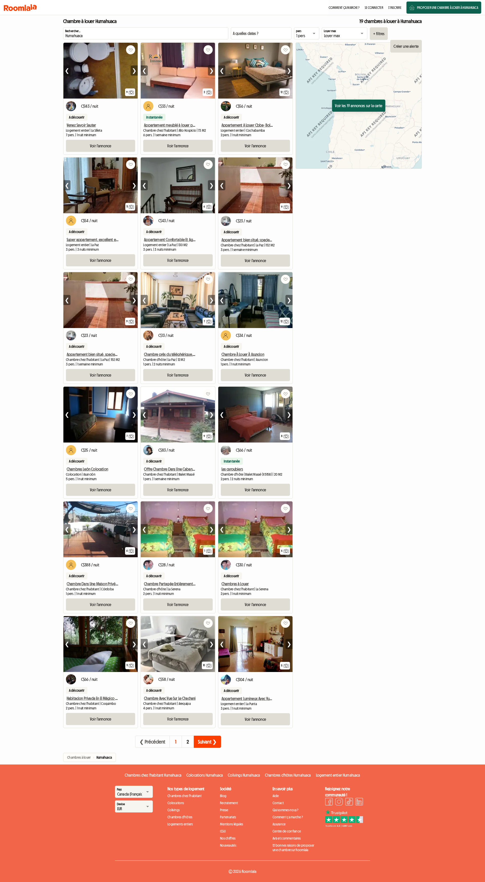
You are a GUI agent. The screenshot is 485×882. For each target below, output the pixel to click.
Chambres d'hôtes (179, 817)
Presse (224, 810)
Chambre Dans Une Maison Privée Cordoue (99, 584)
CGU (223, 831)
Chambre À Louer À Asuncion (243, 354)
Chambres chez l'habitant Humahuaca (153, 775)
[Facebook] (329, 802)
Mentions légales (231, 824)
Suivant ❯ (207, 741)
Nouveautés (228, 845)
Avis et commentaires (287, 838)
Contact (278, 803)
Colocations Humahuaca (204, 775)
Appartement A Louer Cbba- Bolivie (249, 125)
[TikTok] (349, 802)
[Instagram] (339, 802)
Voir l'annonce (100, 146)
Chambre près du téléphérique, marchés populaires (184, 354)
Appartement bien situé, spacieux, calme (253, 240)
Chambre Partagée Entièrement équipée (175, 584)
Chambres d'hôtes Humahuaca (288, 775)
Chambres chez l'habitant (184, 796)
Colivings (173, 810)
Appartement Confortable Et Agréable (173, 240)
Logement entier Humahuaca (338, 775)
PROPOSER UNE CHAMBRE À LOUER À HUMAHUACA (447, 7)
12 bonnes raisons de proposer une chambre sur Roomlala (293, 848)
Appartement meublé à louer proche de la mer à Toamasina (190, 125)
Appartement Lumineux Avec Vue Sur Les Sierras (257, 699)
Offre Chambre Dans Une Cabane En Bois (174, 469)
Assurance (279, 824)
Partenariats (228, 817)
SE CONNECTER (374, 7)
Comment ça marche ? (288, 817)
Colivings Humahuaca (244, 775)
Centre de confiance (287, 831)
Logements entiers (180, 824)
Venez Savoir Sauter (81, 125)
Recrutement (229, 803)
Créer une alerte (406, 46)
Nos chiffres (227, 838)
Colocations (175, 803)
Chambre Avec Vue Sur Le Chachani (170, 698)
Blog (223, 796)
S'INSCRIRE (394, 7)
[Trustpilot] (344, 826)
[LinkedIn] (359, 802)
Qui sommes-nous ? (286, 810)
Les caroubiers (232, 469)
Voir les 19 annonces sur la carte (358, 106)
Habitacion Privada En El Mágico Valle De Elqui (101, 698)
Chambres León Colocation (87, 469)
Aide (276, 796)
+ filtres (378, 34)
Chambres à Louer (235, 584)
